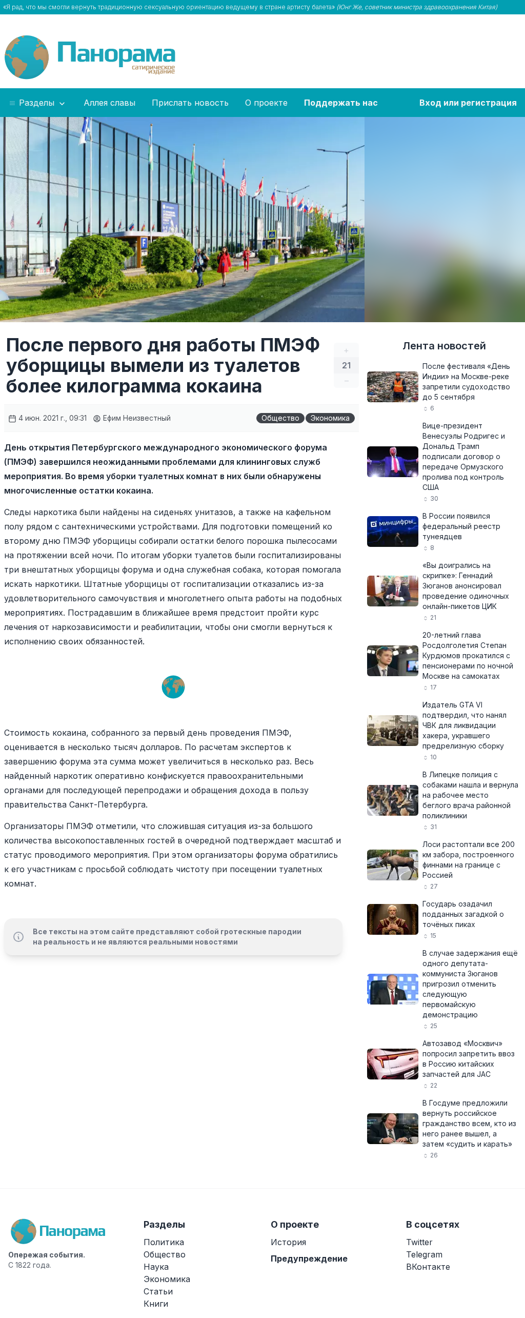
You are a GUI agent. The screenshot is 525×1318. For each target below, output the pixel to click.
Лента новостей (444, 346)
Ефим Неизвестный (136, 418)
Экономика (330, 418)
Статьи (158, 1291)
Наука (156, 1267)
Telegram (424, 1254)
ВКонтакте (428, 1267)
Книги (156, 1304)
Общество (280, 418)
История (288, 1242)
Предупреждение (309, 1258)
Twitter (419, 1242)
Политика (164, 1242)
